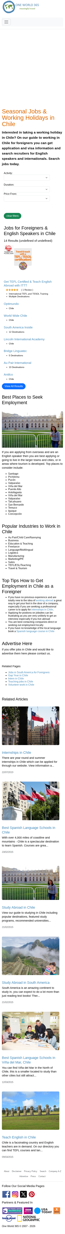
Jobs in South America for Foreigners (29, 672)
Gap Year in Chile (18, 675)
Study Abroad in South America (26, 983)
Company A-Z (55, 1171)
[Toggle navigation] (6, 22)
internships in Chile (42, 609)
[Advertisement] (32, 70)
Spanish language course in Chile (35, 631)
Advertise (23, 1176)
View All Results (14, 386)
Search (43, 1171)
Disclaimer (16, 1171)
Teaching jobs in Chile (20, 681)
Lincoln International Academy (24, 339)
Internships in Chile (16, 753)
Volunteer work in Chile (21, 684)
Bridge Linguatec (15, 351)
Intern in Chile (16, 678)
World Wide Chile (15, 315)
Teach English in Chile (19, 1137)
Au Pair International (17, 362)
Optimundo (11, 303)
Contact (42, 1176)
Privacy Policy (30, 1171)
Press (33, 1176)
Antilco (8, 374)
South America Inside (18, 327)
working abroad (44, 600)
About (6, 1171)
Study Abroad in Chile (18, 907)
